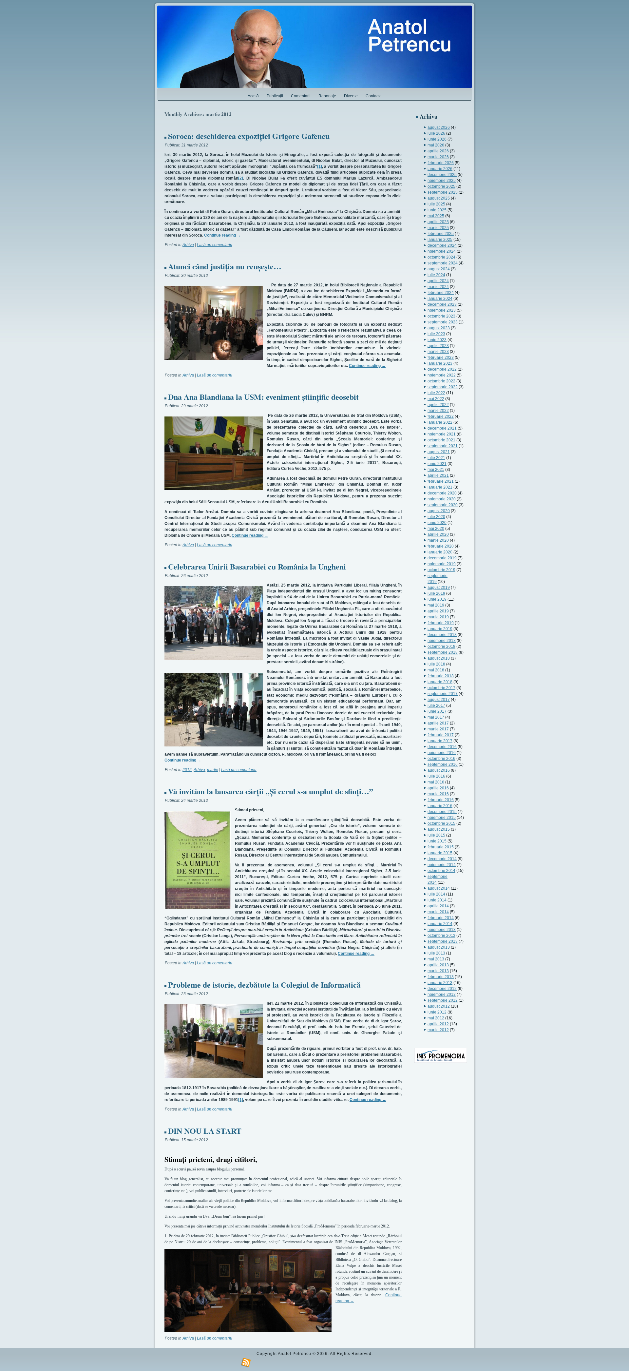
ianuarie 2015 (440, 853)
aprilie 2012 (438, 1024)
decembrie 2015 (442, 811)
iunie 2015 (437, 841)
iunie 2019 (437, 599)
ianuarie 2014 (440, 923)
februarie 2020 (441, 546)
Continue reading (222, 235)
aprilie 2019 (438, 611)
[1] (319, 166)
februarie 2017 (441, 735)
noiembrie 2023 (442, 310)
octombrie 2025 (441, 186)
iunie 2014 (437, 900)
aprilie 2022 (438, 404)
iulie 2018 (436, 664)
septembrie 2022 (443, 387)
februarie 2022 (441, 416)
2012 (187, 769)
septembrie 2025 (443, 192)
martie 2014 (438, 912)
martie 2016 (438, 794)
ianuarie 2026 (440, 168)
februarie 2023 (441, 357)
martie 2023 (438, 351)
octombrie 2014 (441, 870)
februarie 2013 (441, 977)
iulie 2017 (436, 705)
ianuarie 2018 (440, 682)
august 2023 (439, 328)
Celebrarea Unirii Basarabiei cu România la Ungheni (257, 566)
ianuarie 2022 (440, 422)
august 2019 (439, 587)
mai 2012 (436, 1018)
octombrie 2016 (441, 758)
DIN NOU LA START (204, 1130)
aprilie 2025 (438, 222)
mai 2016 (436, 782)
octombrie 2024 (441, 257)
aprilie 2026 (438, 151)
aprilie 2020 (438, 534)
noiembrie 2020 (442, 499)
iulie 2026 (436, 133)
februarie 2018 (441, 676)
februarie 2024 (441, 292)
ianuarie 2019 (440, 629)
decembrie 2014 (442, 859)
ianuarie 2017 (440, 741)
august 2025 (439, 198)
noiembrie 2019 (442, 564)
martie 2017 (438, 729)
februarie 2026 (441, 163)
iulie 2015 (436, 835)
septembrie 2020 (443, 505)
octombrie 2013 (441, 935)
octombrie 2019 (441, 570)
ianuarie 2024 (440, 298)
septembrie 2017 (443, 693)
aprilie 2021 (438, 475)
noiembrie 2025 (442, 180)
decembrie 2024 (442, 245)
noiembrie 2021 (442, 434)
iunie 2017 (437, 711)
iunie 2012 (437, 1012)
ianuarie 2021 (440, 487)
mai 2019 (436, 605)
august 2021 (439, 452)
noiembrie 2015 (442, 817)
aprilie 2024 (438, 281)
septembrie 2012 (443, 1000)
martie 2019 (438, 617)
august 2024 (439, 269)
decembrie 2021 (442, 428)
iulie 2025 (436, 204)
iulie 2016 (436, 776)
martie (212, 769)
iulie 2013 (436, 953)
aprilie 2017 (438, 723)
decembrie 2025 (442, 174)
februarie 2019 (441, 623)
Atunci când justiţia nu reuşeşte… (224, 266)
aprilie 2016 (438, 788)
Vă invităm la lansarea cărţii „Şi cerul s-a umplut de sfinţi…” (270, 791)
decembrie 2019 (442, 558)
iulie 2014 (436, 894)
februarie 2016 (441, 800)
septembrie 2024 (443, 263)
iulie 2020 (436, 516)
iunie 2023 (437, 340)
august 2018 (439, 658)
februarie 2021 (441, 481)
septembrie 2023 (443, 322)
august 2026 (439, 127)
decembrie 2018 (442, 634)
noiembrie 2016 (442, 752)
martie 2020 (438, 540)
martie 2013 (438, 971)
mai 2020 (436, 528)
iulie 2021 (436, 457)
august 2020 (439, 511)
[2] (240, 178)
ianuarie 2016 (440, 805)
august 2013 (439, 947)
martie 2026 (438, 157)
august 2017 (439, 699)
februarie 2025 (441, 233)
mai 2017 (436, 717)
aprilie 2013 (438, 965)
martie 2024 (438, 286)
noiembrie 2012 (442, 994)
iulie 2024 (436, 275)
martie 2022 (438, 410)
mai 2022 (436, 398)
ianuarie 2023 (440, 363)
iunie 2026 (437, 139)
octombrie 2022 (441, 381)
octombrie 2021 (441, 440)
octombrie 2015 (441, 823)
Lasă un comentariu (214, 244)
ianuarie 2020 (440, 552)
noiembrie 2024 (442, 251)
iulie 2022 (436, 393)
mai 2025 (436, 216)
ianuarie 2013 (440, 982)
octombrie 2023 (441, 316)
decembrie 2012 (442, 988)
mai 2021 (436, 469)
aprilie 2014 (438, 906)
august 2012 (439, 1006)
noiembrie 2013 (442, 929)
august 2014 (439, 888)
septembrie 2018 (443, 652)
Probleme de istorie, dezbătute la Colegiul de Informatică (264, 984)
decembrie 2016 (442, 746)
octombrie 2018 (441, 646)
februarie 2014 (441, 918)
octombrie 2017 (441, 688)
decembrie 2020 (442, 493)
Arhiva (188, 244)
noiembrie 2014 (442, 864)
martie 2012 (438, 1030)
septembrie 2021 (443, 446)
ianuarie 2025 (440, 239)
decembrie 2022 (442, 369)
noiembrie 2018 (442, 640)
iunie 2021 (437, 463)
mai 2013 (436, 959)
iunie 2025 (437, 210)
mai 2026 (436, 145)
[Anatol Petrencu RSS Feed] (246, 1363)
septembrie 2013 (443, 941)
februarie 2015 (441, 847)
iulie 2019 (436, 593)
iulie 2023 (436, 334)
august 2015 (439, 829)
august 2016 (439, 770)
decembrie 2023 (442, 304)
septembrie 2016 (443, 764)
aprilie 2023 (438, 345)
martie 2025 (438, 227)
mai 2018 (436, 670)
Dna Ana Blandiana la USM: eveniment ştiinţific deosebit (263, 396)
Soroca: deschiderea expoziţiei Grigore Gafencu (249, 136)
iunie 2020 (437, 522)
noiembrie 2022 (442, 375)
